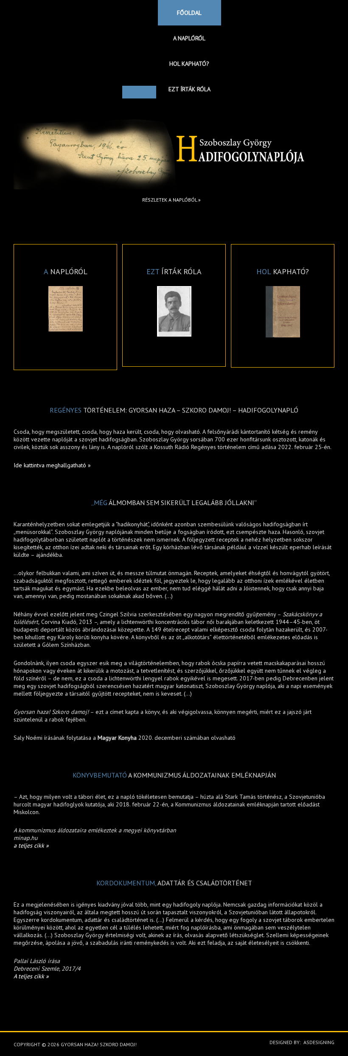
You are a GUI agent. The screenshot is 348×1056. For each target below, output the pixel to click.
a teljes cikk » (31, 845)
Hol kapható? (189, 63)
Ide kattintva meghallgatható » (52, 465)
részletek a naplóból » (171, 200)
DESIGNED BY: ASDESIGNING (299, 1042)
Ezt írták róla (189, 89)
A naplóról (189, 38)
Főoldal (189, 13)
